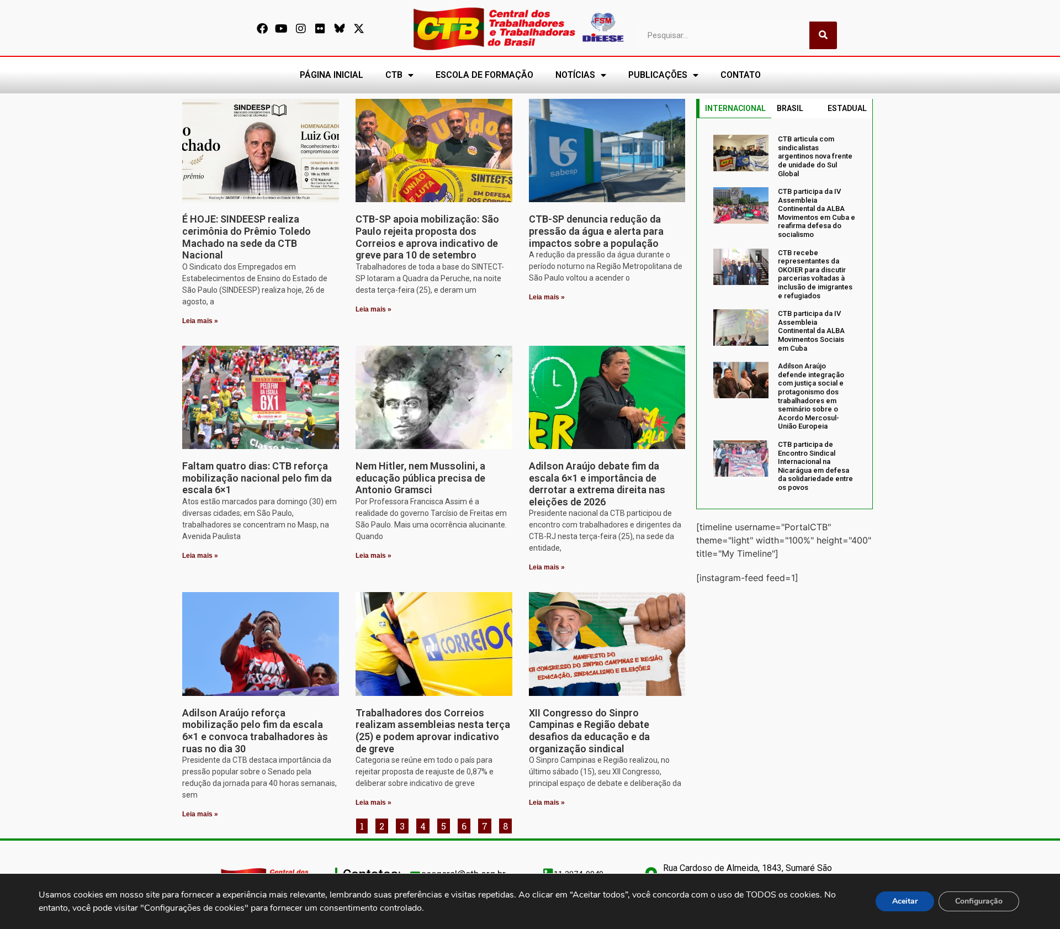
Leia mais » (200, 321)
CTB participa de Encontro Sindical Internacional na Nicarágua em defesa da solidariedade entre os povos (815, 466)
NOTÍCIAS (575, 75)
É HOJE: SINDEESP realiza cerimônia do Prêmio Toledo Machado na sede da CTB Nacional (246, 237)
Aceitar (905, 901)
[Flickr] (320, 29)
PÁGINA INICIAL (331, 75)
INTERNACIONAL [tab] (735, 108)
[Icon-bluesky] (339, 29)
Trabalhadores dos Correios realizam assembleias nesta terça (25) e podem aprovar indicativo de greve (433, 730)
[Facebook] (262, 29)
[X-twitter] (359, 29)
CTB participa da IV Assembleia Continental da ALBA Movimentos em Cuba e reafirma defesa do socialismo (816, 213)
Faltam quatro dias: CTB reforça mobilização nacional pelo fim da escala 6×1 (257, 477)
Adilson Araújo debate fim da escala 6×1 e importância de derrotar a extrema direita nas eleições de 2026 (597, 484)
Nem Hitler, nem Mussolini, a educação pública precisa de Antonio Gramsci (420, 477)
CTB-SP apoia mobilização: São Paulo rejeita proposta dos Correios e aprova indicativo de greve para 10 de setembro (427, 237)
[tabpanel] (784, 313)
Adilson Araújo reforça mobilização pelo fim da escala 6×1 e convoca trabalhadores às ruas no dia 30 (255, 730)
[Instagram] (301, 29)
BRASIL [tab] (790, 108)
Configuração (979, 901)
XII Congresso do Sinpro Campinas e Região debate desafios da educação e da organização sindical (589, 730)
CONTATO (740, 75)
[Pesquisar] (823, 35)
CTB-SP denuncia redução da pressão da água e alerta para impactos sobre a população (596, 231)
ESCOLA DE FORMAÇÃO (484, 75)
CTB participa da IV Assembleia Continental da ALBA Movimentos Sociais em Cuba (811, 330)
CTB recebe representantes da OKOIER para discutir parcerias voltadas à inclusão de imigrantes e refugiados (815, 274)
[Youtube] (281, 29)
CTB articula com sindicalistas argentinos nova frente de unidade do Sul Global (815, 156)
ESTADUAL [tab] (847, 108)
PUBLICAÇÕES (657, 75)
